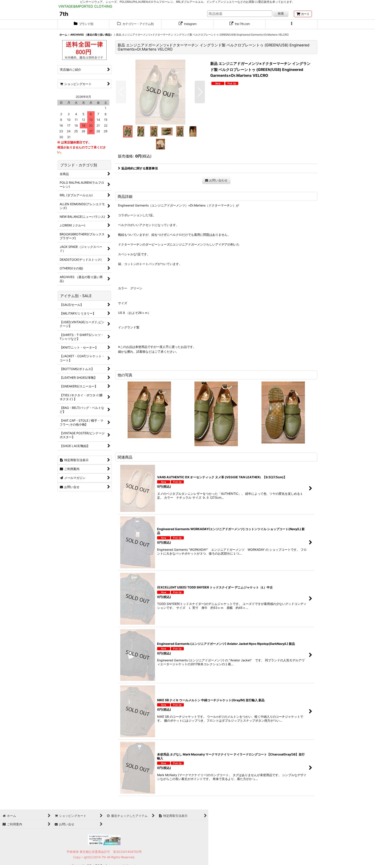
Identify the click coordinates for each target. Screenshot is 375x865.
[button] (292, 24)
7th (63, 14)
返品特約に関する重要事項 (139, 168)
